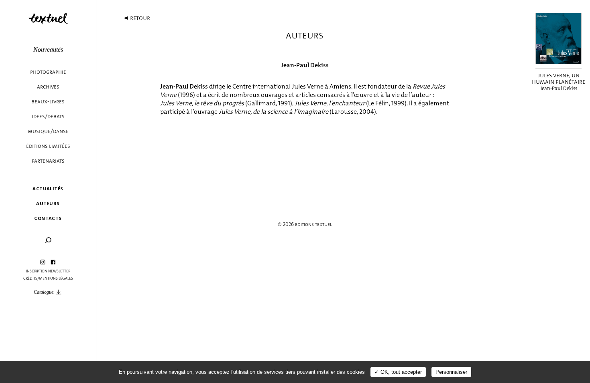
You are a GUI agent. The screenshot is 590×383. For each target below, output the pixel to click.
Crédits (30, 278)
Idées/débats (48, 116)
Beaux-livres (48, 101)
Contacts (48, 218)
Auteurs (47, 203)
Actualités (48, 188)
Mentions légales (56, 278)
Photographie (48, 72)
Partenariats (48, 161)
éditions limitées (48, 146)
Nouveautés (48, 49)
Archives (48, 87)
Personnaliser (451, 372)
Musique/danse (48, 131)
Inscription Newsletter (48, 271)
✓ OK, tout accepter (398, 372)
